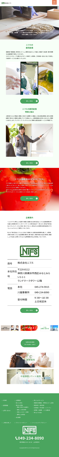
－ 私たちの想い (18, 402)
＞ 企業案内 (17, 400)
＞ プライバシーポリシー (20, 422)
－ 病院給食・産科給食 (38, 405)
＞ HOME (4, 400)
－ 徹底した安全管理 (20, 409)
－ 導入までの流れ (37, 412)
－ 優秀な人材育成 (20, 414)
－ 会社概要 (17, 417)
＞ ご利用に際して (6, 422)
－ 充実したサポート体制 (21, 412)
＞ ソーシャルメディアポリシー (38, 422)
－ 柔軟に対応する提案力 (21, 407)
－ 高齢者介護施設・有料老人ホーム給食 (42, 402)
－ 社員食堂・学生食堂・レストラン (41, 407)
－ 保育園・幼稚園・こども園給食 (41, 410)
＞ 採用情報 (5, 405)
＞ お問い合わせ (6, 410)
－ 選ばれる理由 (18, 405)
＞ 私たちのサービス (38, 400)
